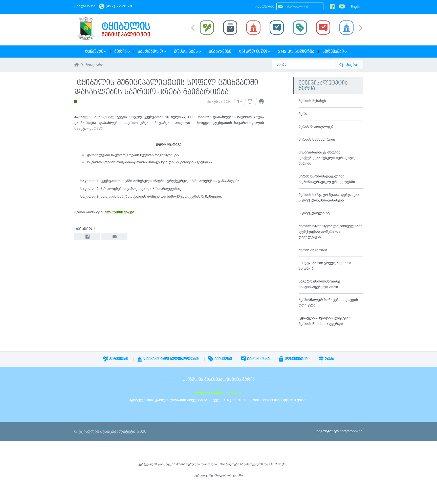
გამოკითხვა (258, 359)
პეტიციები (118, 359)
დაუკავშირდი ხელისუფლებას (170, 359)
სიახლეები (220, 51)
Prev (193, 27)
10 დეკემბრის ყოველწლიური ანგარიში (325, 266)
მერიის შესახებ (312, 100)
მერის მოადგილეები (317, 126)
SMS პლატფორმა (296, 51)
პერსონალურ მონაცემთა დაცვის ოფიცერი (328, 302)
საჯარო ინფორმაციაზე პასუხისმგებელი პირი (319, 284)
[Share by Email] (114, 236)
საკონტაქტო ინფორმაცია (339, 431)
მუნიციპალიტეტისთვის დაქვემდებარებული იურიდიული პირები (328, 158)
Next (360, 28)
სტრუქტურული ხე (314, 213)
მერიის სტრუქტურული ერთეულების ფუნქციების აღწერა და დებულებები (330, 232)
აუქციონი (222, 359)
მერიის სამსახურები (317, 139)
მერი (303, 113)
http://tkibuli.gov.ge (119, 212)
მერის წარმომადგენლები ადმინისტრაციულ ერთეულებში (327, 179)
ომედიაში (235, 475)
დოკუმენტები (297, 359)
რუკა (329, 359)
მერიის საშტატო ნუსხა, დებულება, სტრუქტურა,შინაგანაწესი (329, 197)
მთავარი (94, 65)
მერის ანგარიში (313, 250)
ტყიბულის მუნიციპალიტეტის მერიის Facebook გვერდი (325, 321)
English (357, 7)
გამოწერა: (264, 6)
